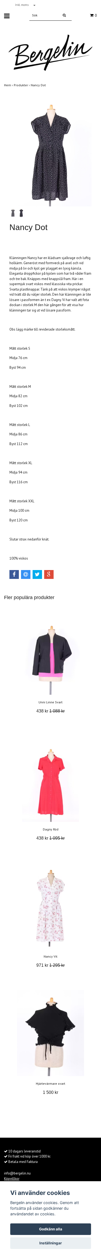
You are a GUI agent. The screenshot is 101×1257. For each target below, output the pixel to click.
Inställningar (50, 1243)
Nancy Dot (39, 85)
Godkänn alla (50, 1229)
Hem (9, 85)
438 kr (50, 711)
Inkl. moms (22, 5)
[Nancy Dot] (50, 149)
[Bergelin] (50, 50)
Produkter (22, 85)
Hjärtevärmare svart (50, 1083)
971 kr (50, 965)
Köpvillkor (11, 1178)
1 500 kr (50, 1092)
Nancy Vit (50, 956)
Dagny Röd (50, 829)
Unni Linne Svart (50, 702)
